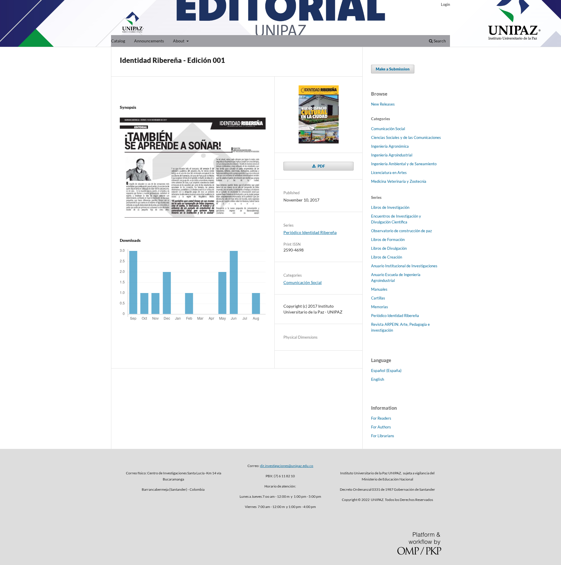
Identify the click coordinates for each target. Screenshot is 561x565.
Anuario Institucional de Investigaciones (404, 265)
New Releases (383, 104)
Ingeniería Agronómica (390, 146)
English (377, 379)
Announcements (149, 40)
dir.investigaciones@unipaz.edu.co (286, 466)
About (179, 40)
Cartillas (378, 298)
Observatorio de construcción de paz (401, 230)
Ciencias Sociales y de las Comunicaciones (406, 137)
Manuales (379, 289)
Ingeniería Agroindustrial (391, 155)
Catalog (118, 40)
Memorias (379, 306)
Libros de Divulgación (389, 248)
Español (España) (386, 370)
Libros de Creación (386, 257)
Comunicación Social (302, 282)
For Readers (381, 418)
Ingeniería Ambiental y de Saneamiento (404, 163)
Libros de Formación (388, 239)
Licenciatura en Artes (389, 172)
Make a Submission (393, 69)
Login (445, 4)
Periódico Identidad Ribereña (310, 232)
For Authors (381, 427)
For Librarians (382, 435)
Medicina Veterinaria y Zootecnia (398, 181)
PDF (321, 166)
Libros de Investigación (390, 207)
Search (439, 40)
